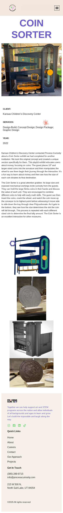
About (10, 442)
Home (10, 437)
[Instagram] (8, 425)
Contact (11, 452)
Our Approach (14, 457)
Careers (11, 447)
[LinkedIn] (19, 425)
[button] (56, 8)
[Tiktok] (24, 425)
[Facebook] (14, 425)
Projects (11, 461)
